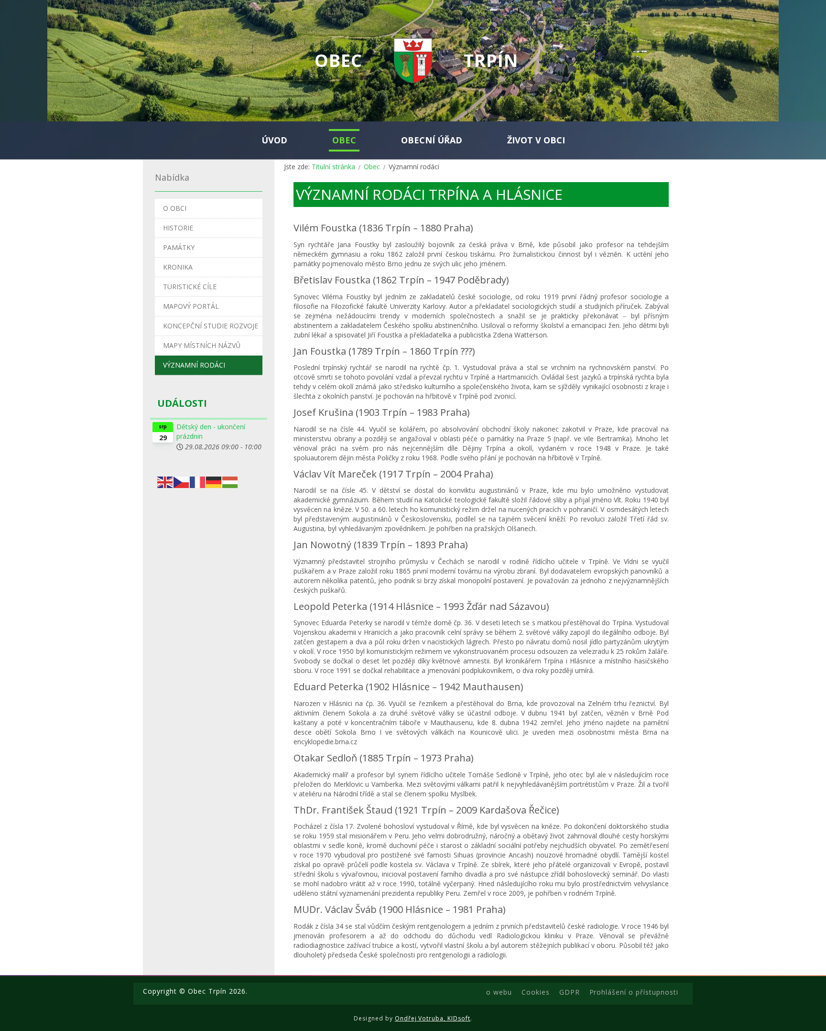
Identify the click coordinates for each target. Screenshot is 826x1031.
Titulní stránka (333, 166)
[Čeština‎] (182, 481)
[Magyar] (230, 481)
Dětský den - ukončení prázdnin (210, 431)
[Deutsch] (214, 481)
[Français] (198, 481)
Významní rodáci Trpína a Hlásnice (429, 194)
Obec (372, 166)
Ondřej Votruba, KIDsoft (433, 1018)
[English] (165, 481)
